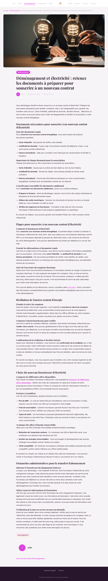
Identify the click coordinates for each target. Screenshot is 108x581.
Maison (77, 3)
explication (71, 287)
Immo (51, 3)
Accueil (5, 10)
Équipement (42, 3)
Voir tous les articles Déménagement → (31, 559)
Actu (14, 3)
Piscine (85, 3)
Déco (20, 3)
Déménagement (29, 3)
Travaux (93, 3)
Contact (61, 570)
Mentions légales (50, 570)
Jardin (70, 3)
